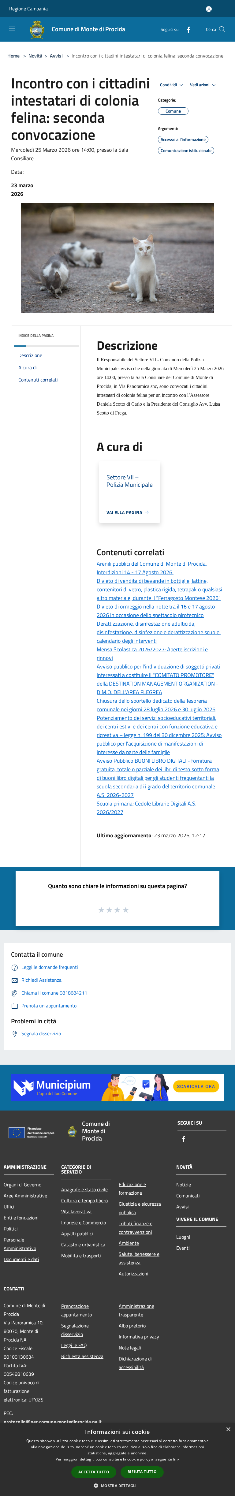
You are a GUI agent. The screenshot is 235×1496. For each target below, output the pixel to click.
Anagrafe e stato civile (84, 1189)
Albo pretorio (132, 1325)
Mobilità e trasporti (81, 1255)
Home (13, 55)
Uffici (9, 1206)
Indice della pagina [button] (36, 335)
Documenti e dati (21, 1259)
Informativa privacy (139, 1336)
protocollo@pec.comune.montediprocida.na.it (53, 1421)
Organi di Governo (22, 1184)
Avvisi (56, 55)
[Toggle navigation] (12, 28)
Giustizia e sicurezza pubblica (140, 1208)
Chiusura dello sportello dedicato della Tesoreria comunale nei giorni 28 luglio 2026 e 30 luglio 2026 (156, 705)
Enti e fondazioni (21, 1217)
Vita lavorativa (76, 1211)
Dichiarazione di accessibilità (135, 1363)
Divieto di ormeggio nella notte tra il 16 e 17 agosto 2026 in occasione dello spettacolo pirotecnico (156, 610)
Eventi (183, 1248)
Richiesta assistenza (82, 1356)
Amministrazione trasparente (136, 1310)
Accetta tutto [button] (93, 1472)
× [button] (228, 1429)
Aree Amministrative (25, 1195)
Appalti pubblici (77, 1233)
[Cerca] (222, 29)
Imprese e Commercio (83, 1222)
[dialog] (117, 1459)
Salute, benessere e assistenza (139, 1258)
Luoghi (183, 1237)
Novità (35, 55)
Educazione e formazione (132, 1188)
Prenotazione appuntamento (76, 1310)
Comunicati (188, 1195)
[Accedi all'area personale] (208, 9)
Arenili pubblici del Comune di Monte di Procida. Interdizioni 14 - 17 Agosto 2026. (152, 568)
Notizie (183, 1184)
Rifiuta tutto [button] (142, 1471)
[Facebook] (186, 29)
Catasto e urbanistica (83, 1244)
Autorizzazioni (133, 1273)
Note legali (130, 1347)
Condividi (169, 84)
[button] (117, 1486)
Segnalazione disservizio (75, 1330)
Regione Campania (28, 8)
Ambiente (129, 1243)
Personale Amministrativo (20, 1244)
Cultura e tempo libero (84, 1200)
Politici (11, 1228)
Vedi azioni (200, 84)
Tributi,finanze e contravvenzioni (135, 1228)
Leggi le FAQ (74, 1345)
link (176, 1459)
